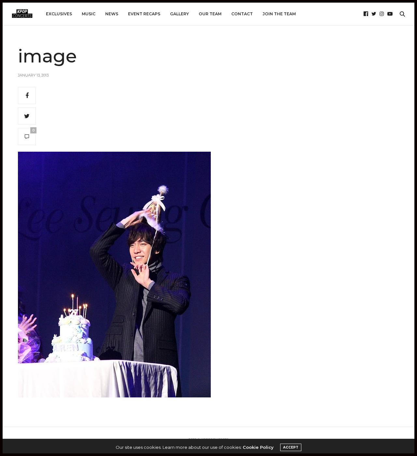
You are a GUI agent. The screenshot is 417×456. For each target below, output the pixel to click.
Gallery (179, 13)
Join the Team (279, 13)
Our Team (210, 13)
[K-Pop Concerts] (22, 14)
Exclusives (59, 13)
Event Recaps (144, 13)
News (111, 13)
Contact (242, 13)
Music (88, 13)
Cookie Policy (258, 447)
